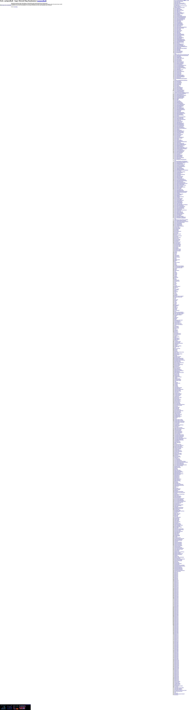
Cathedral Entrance (177, 378)
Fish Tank (175, 417)
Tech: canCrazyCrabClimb (178, 121)
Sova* (175, 311)
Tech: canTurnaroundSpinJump (179, 71)
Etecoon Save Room (177, 411)
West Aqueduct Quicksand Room (179, 558)
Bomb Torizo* (176, 327)
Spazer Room (176, 522)
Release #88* (176, 649)
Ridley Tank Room (177, 513)
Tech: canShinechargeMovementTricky (180, 148)
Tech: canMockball (177, 49)
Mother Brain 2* (177, 338)
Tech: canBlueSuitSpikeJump (178, 168)
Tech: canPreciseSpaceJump (178, 176)
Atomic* (175, 283)
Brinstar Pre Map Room (178, 369)
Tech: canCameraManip (178, 223)
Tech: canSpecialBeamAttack (178, 131)
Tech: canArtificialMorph (178, 202)
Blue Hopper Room (177, 360)
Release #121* (176, 678)
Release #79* (176, 641)
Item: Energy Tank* (177, 245)
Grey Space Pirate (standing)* (179, 265)
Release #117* (176, 675)
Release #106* (176, 665)
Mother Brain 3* (177, 339)
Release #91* (176, 652)
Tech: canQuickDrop (177, 56)
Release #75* (176, 637)
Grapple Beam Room (177, 430)
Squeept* (175, 315)
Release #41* (176, 607)
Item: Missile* (176, 248)
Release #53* (176, 618)
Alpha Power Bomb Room (178, 343)
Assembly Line (176, 346)
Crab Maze (176, 384)
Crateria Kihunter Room (178, 387)
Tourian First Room (177, 546)
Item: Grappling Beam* (178, 235)
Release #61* (176, 625)
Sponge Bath (176, 527)
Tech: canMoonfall (177, 32)
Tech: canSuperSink (177, 68)
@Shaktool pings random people (179, 7)
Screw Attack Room (177, 517)
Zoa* (175, 298)
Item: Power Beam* (177, 227)
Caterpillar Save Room (177, 376)
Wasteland (176, 555)
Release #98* (176, 658)
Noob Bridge (176, 482)
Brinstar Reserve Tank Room (178, 370)
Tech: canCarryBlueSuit (178, 167)
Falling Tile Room (177, 413)
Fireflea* (175, 274)
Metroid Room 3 (177, 477)
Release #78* (176, 640)
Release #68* (176, 631)
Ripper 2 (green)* (177, 262)
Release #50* (176, 615)
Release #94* (176, 654)
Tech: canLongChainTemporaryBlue (180, 179)
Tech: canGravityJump (177, 73)
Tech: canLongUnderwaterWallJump (180, 93)
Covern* (175, 285)
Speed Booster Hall (177, 523)
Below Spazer (176, 352)
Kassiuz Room (176, 452)
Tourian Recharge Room (178, 547)
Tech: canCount (176, 226)
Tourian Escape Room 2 (178, 542)
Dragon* (175, 300)
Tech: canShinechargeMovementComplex (180, 147)
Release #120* (176, 677)
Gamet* (175, 302)
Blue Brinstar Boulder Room (178, 358)
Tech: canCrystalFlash (177, 215)
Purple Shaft (176, 506)
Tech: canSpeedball (177, 50)
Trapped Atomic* (177, 322)
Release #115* (176, 673)
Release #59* (176, 623)
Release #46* (176, 612)
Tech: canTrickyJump (177, 83)
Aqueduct (175, 344)
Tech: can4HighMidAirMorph (179, 41)
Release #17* (176, 586)
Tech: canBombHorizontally (178, 98)
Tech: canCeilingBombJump (178, 103)
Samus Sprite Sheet (177, 2)
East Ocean (176, 406)
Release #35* (176, 602)
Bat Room (176, 351)
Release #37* (176, 604)
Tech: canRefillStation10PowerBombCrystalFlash (181, 219)
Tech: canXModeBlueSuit (178, 172)
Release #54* (176, 619)
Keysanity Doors (177, 4)
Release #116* (176, 674)
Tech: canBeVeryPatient (178, 9)
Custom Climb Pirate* (177, 321)
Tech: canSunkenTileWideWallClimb (180, 16)
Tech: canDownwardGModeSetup (179, 206)
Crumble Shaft (176, 396)
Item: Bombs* (176, 229)
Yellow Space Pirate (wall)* (178, 313)
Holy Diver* (176, 694)
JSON (188, 0)
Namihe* (175, 308)
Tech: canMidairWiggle (178, 57)
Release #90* (176, 651)
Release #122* (176, 679)
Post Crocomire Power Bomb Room (180, 501)
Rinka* (175, 319)
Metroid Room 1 (177, 475)
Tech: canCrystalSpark (177, 170)
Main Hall (175, 468)
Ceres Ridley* (176, 326)
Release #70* (176, 633)
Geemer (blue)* (176, 255)
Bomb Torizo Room (177, 361)
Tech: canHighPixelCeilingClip (179, 213)
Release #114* (176, 672)
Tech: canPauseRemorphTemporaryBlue (180, 180)
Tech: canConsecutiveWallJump (179, 90)
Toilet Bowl (176, 541)
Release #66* (176, 629)
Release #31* (176, 598)
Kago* (175, 257)
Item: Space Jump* (177, 239)
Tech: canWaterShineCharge (178, 181)
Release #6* (176, 576)
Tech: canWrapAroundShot (178, 134)
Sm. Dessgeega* (177, 310)
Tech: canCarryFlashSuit (178, 153)
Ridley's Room (176, 514)
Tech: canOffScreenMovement (179, 58)
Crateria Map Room (177, 388)
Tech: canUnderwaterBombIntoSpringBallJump (180, 80)
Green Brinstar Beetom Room (179, 434)
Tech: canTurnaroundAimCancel (179, 222)
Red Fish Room (176, 509)
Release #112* (176, 670)
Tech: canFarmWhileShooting (179, 124)
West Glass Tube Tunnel (178, 560)
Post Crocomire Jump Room (178, 499)
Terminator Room (177, 534)
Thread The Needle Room (178, 539)
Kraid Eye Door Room (177, 453)
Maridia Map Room (177, 472)
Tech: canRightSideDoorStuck (179, 190)
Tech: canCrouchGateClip (178, 51)
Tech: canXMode (177, 193)
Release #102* (176, 661)
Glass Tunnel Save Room (178, 427)
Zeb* (175, 271)
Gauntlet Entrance (177, 425)
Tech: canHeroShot (177, 136)
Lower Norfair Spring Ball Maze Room (180, 464)
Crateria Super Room (177, 391)
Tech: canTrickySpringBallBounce (179, 45)
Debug (185, 0)
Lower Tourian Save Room (178, 465)
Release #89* (176, 650)
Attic (175, 347)
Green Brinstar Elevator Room (179, 435)
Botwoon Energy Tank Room (179, 362)
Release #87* (176, 648)
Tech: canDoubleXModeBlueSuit (179, 174)
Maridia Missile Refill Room (178, 473)
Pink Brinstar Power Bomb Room (179, 492)
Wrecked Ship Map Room (178, 568)
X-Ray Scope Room (177, 571)
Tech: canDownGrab (177, 28)
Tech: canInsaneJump (177, 84)
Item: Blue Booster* (177, 243)
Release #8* (176, 578)
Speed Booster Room (177, 524)
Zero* (175, 282)
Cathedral (175, 377)
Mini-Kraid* (176, 277)
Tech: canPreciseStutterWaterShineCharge (180, 183)
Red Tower (176, 512)
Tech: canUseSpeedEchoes (178, 149)
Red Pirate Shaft (176, 511)
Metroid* (175, 318)
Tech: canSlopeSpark (177, 158)
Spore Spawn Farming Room (178, 528)
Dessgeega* (176, 299)
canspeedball (41, 1)
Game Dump (176, 686)
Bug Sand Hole (176, 373)
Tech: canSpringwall (177, 77)
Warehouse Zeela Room (178, 554)
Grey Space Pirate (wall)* (178, 267)
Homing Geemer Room (178, 446)
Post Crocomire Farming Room (179, 498)
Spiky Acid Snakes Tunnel (178, 525)
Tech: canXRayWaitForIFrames (179, 184)
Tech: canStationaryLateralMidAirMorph (180, 46)
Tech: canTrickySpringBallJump (179, 76)
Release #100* (176, 660)
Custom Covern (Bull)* (178, 323)
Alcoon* (175, 251)
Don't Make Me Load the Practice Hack (180, 5)
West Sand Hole (176, 564)
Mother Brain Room (177, 480)
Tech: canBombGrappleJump (178, 63)
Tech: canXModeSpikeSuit (178, 163)
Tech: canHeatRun (177, 14)
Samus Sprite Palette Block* (178, 1)
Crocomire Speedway (177, 394)
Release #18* (176, 587)
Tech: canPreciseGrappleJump (179, 61)
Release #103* (176, 662)
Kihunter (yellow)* (177, 286)
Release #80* (176, 642)
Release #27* (176, 595)
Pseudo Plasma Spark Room (178, 504)
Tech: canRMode (177, 195)
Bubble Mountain (177, 371)
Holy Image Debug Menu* (178, 685)
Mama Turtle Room (177, 470)
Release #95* (176, 655)
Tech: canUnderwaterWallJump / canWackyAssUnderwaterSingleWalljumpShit (181, 92)
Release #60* (176, 624)
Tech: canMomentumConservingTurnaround (181, 55)
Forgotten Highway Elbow (178, 419)
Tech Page (15, 6)
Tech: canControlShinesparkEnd (179, 150)
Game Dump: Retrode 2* (178, 689)
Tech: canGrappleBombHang (178, 66)
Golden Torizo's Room (177, 429)
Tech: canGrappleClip (177, 135)
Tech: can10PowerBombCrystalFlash (180, 220)
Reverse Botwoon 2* (177, 334)
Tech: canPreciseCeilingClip (178, 212)
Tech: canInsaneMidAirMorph (179, 42)
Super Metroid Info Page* (178, 691)
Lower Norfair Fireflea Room (179, 463)
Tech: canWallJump (177, 86)
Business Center (176, 374)
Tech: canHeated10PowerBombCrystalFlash (181, 221)
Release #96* (176, 656)
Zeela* (175, 281)
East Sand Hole (176, 408)
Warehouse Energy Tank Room (179, 551)
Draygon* (175, 335)
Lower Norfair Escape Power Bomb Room (181, 462)
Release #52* (176, 617)
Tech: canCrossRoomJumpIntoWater (180, 17)
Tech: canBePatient (177, 8)
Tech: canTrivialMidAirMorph (179, 37)
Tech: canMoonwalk (177, 31)
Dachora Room (176, 398)
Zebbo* (175, 272)
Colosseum (176, 382)
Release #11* (176, 581)
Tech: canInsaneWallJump (178, 89)
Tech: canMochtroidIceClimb (178, 118)
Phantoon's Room (177, 489)
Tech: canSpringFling (177, 81)
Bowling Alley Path (177, 367)
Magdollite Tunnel (177, 466)
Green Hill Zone (176, 440)
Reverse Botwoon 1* (177, 333)
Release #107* (176, 666)
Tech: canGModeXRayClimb (179, 200)
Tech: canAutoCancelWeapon (179, 137)
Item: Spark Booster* (177, 244)
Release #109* (176, 668)
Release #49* (176, 614)
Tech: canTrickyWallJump (178, 88)
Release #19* (176, 588)
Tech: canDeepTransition (178, 224)
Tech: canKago (176, 115)
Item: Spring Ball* (177, 240)
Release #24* (176, 592)
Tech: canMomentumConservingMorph (180, 48)
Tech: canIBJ (176, 99)
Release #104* (176, 663)
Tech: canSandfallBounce (178, 22)
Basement (175, 349)
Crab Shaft (176, 385)
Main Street (176, 469)
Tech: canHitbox (177, 129)
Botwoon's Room (177, 365)
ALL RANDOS (28, 704)
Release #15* (176, 584)
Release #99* (176, 659)
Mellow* (175, 260)
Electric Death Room (177, 409)
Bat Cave (175, 350)
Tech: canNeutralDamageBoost (179, 112)
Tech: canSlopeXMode (178, 194)
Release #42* (176, 608)
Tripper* (175, 268)
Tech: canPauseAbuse (177, 26)
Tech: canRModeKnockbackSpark (179, 162)
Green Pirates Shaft (177, 441)
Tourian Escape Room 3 (178, 543)
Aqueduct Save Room (177, 345)
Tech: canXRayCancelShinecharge (179, 186)
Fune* (175, 301)
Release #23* (176, 591)
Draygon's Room (177, 401)
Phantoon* (176, 330)
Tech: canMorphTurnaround (178, 69)
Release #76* (176, 638)
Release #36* (176, 603)
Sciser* (175, 263)
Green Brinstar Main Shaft (178, 437)
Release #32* (176, 599)
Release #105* (176, 664)
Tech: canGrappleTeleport (178, 64)
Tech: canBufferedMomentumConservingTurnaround (181, 54)
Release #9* (176, 579)
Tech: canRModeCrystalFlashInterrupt (180, 159)
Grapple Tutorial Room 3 (178, 432)
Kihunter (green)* (177, 259)
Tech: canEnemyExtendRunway (179, 127)
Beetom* (175, 252)
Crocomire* (176, 329)
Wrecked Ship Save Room (178, 569)
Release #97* (176, 657)
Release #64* (176, 628)
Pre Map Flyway (177, 503)
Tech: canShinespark (177, 142)
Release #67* (176, 630)
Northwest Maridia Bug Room (179, 485)
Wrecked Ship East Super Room (179, 565)
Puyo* (175, 278)
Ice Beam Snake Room (178, 450)
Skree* (175, 264)
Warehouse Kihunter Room (178, 553)
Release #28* (176, 596)
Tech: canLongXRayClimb (178, 189)
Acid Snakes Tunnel (177, 341)
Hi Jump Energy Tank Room (178, 445)
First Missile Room (177, 416)
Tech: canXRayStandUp (178, 187)
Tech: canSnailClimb (177, 111)
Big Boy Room (176, 354)
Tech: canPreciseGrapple (178, 59)
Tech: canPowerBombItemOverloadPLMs (180, 204)
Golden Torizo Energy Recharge (179, 428)
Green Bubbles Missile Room (179, 439)
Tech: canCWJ (176, 85)
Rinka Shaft (176, 515)
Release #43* (176, 609)
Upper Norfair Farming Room (179, 548)
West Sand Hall (176, 562)
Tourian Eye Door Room (178, 545)
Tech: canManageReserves (178, 25)
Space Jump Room (177, 521)
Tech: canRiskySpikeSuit (178, 156)
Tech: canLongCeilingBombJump (179, 104)
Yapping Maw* (176, 270)
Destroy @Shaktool (177, 6)
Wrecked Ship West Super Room (179, 570)
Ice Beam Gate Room (177, 448)
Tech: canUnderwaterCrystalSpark (179, 171)
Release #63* (176, 627)
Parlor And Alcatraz (177, 488)
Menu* (175, 290)
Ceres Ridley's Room (177, 380)
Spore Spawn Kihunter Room (179, 529)
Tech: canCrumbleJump (178, 82)
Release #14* (176, 583)
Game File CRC (176, 682)
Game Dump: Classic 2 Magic (179, 687)
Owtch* (175, 293)
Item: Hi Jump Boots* (177, 231)
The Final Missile (177, 535)
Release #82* (176, 644)
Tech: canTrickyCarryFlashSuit (179, 165)
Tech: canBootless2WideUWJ (179, 94)
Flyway (175, 418)
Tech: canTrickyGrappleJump (179, 62)
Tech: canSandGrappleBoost (178, 24)
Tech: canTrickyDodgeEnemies (179, 125)
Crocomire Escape (177, 392)
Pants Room (176, 487)
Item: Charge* (176, 230)
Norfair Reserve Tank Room (178, 484)
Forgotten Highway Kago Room (179, 421)
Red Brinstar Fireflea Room (178, 508)
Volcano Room (176, 550)
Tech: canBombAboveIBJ (178, 102)
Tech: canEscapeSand (177, 21)
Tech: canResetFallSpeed (178, 36)
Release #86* (176, 647)
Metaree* (175, 276)
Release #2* (176, 573)
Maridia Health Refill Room (178, 471)
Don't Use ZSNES (177, 681)
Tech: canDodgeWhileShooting (179, 123)
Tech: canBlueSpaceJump (178, 177)
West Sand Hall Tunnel (178, 563)
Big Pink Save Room (177, 356)
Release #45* (176, 611)
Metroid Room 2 (177, 476)
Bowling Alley (176, 366)
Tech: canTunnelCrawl (177, 52)
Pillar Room (176, 490)
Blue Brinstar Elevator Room (178, 359)
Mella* (175, 306)
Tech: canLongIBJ (177, 100)
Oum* (175, 292)
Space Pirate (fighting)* (178, 314)
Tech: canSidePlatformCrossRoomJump (180, 141)
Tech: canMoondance (177, 33)
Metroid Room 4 (177, 478)
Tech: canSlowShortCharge (178, 152)
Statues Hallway (176, 533)
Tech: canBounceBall (177, 47)
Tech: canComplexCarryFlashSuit (179, 164)
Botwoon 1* (176, 331)
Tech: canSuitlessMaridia (178, 15)
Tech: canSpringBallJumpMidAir (179, 75)
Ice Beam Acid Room (177, 447)
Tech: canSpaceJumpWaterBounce (179, 18)
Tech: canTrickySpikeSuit (178, 154)
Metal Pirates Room (177, 474)
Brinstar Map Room (177, 368)
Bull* (175, 284)
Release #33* (176, 600)
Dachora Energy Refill (177, 397)
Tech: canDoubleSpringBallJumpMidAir (180, 78)
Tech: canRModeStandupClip (179, 196)
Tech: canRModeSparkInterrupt (179, 169)
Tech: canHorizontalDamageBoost (179, 113)
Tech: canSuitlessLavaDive (178, 13)
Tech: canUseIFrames (177, 74)
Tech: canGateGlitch (177, 133)
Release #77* (176, 639)
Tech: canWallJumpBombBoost (179, 97)
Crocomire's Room (177, 395)
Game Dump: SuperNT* (178, 688)
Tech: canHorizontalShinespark (179, 143)
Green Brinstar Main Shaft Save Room (180, 438)
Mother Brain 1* (177, 337)
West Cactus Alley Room (178, 559)
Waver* (175, 269)
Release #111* (176, 669)
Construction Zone (177, 383)
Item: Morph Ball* (177, 228)
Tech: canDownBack (177, 29)
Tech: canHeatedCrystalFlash (178, 216)
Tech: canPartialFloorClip (178, 214)
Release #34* (176, 601)
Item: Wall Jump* (177, 242)
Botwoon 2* (176, 332)
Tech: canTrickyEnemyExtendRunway (180, 128)
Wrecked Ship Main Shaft (178, 567)
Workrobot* (176, 287)
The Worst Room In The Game (179, 538)
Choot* (175, 254)
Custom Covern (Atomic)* (178, 324)
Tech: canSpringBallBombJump (179, 108)
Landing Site (176, 457)
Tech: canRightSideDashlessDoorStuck (180, 192)
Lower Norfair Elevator (178, 460)
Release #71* (176, 634)
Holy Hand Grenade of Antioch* (179, 693)
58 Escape (176, 340)
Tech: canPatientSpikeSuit (178, 155)
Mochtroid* (176, 291)
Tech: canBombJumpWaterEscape (179, 109)
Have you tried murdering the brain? (180, 0)
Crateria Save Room (177, 390)
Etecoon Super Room (177, 412)
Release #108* (176, 667)
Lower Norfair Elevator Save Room (180, 461)
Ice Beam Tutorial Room (178, 451)
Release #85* (176, 646)
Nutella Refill (176, 486)
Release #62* (176, 626)
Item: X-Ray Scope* (177, 237)
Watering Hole (176, 556)
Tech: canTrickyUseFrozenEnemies (179, 119)
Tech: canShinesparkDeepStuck (179, 146)
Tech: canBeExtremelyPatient (179, 10)
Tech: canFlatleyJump (177, 72)
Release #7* (176, 577)
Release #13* (176, 582)
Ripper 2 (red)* (176, 280)
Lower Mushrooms (177, 459)
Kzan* (175, 325)
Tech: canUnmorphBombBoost (179, 96)
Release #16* (176, 585)
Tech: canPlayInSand (177, 20)
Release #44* (176, 610)
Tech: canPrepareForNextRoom (179, 12)
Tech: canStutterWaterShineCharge (179, 182)
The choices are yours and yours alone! (180, 690)
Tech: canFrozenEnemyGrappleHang (180, 67)
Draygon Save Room (177, 400)
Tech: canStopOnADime (178, 30)
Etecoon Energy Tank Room (178, 410)
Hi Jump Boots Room (177, 444)
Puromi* (175, 309)
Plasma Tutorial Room (177, 496)
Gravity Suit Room (177, 433)
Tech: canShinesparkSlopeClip (179, 151)
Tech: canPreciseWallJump (178, 87)
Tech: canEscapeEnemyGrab (178, 126)
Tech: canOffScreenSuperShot (179, 132)
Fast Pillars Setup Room (178, 414)
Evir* (175, 288)
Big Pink (175, 355)
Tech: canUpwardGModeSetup (179, 207)
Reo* (175, 261)
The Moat (175, 536)
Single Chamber (176, 519)
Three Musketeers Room (178, 540)
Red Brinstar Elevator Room (178, 507)
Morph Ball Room (177, 479)
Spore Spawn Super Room (178, 531)
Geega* (175, 275)
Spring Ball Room (177, 532)
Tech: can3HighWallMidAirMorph (179, 40)
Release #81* (176, 643)
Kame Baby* (176, 289)
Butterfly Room (176, 375)
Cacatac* (175, 273)
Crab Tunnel (176, 386)
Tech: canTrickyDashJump (178, 140)
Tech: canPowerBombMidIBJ (179, 107)
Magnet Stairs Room (177, 467)
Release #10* (176, 580)
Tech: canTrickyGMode (178, 199)
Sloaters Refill (176, 520)
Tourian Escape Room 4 (178, 544)
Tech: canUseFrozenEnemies (178, 117)
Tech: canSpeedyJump (177, 139)
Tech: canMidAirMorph (178, 38)
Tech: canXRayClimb (177, 188)
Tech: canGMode (177, 197)
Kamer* (175, 258)
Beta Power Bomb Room (178, 353)
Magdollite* (176, 305)
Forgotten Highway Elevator (178, 420)
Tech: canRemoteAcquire (178, 203)
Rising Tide (176, 516)
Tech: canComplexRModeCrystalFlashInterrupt (180, 161)
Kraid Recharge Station (178, 454)
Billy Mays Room (177, 357)
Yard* (175, 297)
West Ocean (176, 561)
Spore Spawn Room (177, 530)
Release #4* (176, 574)
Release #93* (176, 653)
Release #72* (176, 635)
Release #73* (176, 636)
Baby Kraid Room (177, 348)
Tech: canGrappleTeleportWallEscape (180, 65)
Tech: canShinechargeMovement (179, 145)
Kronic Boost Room (177, 456)
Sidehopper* (176, 317)
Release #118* (176, 676)
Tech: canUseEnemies (177, 110)
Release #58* (176, 622)
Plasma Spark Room (177, 495)
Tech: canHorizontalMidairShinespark (180, 144)
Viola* (175, 316)
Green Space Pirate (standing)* (179, 266)
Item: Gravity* (176, 238)
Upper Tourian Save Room (178, 549)
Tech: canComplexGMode (178, 198)
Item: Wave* (176, 236)
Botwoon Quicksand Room (178, 364)
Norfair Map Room (177, 483)
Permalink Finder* (177, 683)
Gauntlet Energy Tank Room (178, 424)
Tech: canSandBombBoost (178, 23)
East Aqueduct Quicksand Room (179, 404)
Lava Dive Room (177, 458)
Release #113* (176, 671)
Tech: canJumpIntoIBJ (177, 101)
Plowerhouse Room (177, 497)
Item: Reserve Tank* (177, 249)
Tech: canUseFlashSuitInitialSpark (179, 166)
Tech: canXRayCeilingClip (178, 211)
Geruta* (175, 303)
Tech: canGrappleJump (178, 60)
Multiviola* (176, 307)
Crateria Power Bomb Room (178, 389)
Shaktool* (175, 295)
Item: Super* (176, 247)
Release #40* (176, 606)
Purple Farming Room (177, 505)
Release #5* (176, 575)
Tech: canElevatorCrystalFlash (179, 157)
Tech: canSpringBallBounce (178, 44)
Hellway (175, 443)
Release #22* (176, 590)
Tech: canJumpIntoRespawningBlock (180, 95)
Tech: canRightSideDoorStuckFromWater (180, 191)
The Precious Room (177, 537)
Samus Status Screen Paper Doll (179, 3)
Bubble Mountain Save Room (179, 372)
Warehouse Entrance (177, 552)
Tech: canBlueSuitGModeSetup (179, 208)
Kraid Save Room (177, 455)
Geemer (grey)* (176, 256)
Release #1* (176, 572)
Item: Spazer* (176, 232)
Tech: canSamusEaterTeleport (179, 205)
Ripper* (175, 279)
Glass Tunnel (176, 426)
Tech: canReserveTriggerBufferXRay (180, 185)
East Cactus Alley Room (178, 405)
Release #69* (176, 632)
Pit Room (175, 493)
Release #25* (176, 593)
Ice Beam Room (176, 449)
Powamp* (175, 294)
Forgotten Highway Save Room (179, 422)
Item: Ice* (175, 234)
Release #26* (176, 594)
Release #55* (176, 620)
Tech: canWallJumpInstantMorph (179, 39)
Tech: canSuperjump (177, 173)
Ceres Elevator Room (177, 379)
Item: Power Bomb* (177, 250)
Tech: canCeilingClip (177, 210)
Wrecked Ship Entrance (178, 566)
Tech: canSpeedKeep (177, 175)
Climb (175, 381)
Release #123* (176, 680)
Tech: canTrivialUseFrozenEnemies (179, 116)
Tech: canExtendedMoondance (179, 34)
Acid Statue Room (177, 342)
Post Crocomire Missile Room (179, 500)
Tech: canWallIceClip (177, 120)
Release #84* (176, 645)
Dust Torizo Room (177, 402)
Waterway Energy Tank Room (179, 557)
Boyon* (175, 253)
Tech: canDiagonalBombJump (179, 105)
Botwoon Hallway (177, 363)
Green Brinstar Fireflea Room (179, 436)
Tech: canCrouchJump (177, 70)
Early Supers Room (177, 403)
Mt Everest (176, 481)
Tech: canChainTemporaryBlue (179, 178)
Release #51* (176, 616)
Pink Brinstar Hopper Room (178, 491)
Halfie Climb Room (177, 442)
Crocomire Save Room (177, 393)
